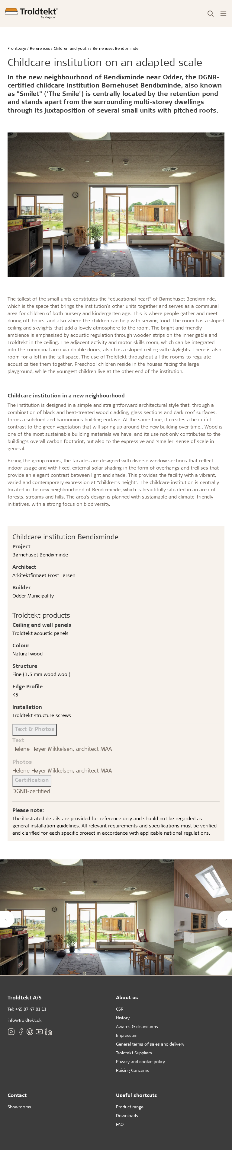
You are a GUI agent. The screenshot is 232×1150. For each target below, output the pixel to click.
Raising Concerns (132, 1070)
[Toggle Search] (211, 14)
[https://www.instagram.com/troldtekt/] (11, 1031)
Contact (17, 1095)
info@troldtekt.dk (25, 1020)
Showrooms (19, 1107)
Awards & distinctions (137, 1026)
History (123, 1018)
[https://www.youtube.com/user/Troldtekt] (39, 1031)
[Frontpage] (31, 13)
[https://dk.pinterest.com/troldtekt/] (30, 1031)
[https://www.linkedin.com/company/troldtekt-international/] (48, 1031)
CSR (120, 1009)
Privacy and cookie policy (140, 1061)
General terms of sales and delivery (150, 1044)
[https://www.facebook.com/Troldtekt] (20, 1031)
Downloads (127, 1115)
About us (127, 997)
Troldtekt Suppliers (134, 1053)
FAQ (120, 1124)
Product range (129, 1107)
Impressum (126, 1035)
